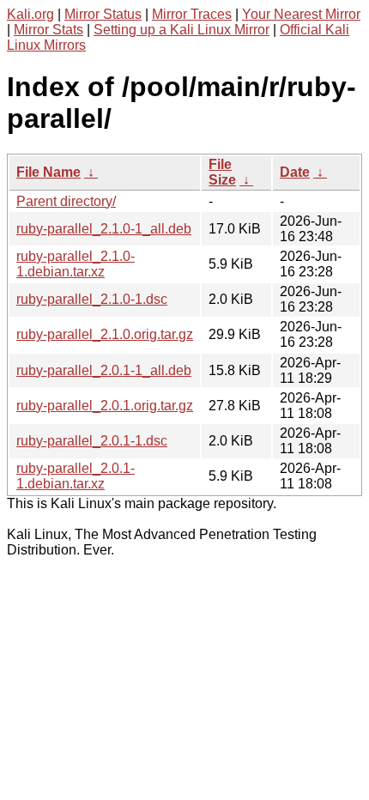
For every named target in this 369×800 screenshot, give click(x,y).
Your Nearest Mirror (301, 14)
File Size (222, 172)
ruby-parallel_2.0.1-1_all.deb (103, 370)
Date (295, 172)
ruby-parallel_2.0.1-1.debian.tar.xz (75, 476)
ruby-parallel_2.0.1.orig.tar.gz (104, 405)
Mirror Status (103, 14)
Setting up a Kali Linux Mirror (181, 29)
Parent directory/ (66, 201)
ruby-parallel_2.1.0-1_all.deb (103, 228)
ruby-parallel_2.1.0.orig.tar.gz (104, 334)
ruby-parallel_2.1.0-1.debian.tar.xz (75, 264)
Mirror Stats (48, 29)
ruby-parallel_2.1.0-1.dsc (91, 299)
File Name (48, 172)
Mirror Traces (192, 14)
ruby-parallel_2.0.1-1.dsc (91, 440)
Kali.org (30, 14)
